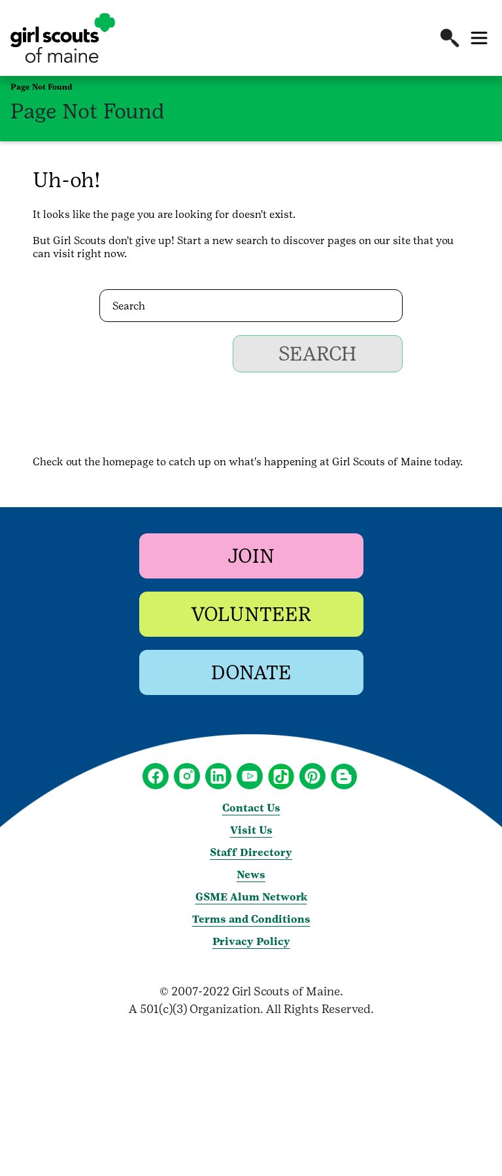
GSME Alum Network (251, 897)
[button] (450, 38)
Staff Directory (251, 852)
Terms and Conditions (251, 919)
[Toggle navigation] (479, 38)
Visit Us (251, 830)
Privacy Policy (251, 941)
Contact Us (251, 808)
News (251, 874)
